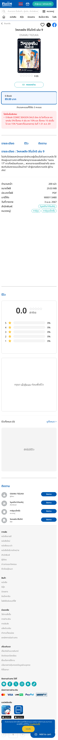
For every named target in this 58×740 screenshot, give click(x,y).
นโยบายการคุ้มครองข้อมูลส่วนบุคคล (15, 665)
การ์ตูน (36, 210)
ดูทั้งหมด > (52, 421)
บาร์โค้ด (5, 197)
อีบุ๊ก (22, 17)
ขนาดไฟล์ (6, 188)
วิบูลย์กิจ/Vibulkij (47, 206)
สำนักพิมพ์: (7, 206)
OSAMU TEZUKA (29, 35)
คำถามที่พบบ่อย (7, 633)
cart (27, 4)
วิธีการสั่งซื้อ (6, 614)
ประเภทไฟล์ (7, 193)
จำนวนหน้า (6, 184)
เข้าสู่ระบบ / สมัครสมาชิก (43, 4)
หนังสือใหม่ (5, 541)
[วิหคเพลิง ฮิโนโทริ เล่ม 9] (48, 25)
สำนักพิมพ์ (5, 554)
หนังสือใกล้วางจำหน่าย (10, 550)
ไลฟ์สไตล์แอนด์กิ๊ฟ (8, 600)
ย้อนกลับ (7, 23)
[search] (4, 11)
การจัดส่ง (5, 623)
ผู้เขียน (4, 559)
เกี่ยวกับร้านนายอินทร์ (9, 651)
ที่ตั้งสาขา (5, 669)
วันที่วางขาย (7, 202)
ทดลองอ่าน (31, 84)
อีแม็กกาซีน (44, 17)
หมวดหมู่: (6, 211)
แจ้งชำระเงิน (6, 628)
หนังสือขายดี (6, 536)
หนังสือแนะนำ (6, 545)
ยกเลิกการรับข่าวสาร (9, 637)
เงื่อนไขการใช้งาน (8, 660)
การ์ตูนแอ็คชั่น (49, 210)
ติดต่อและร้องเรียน (8, 655)
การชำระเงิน (6, 619)
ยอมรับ (28, 729)
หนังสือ (13, 17)
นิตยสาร (31, 17)
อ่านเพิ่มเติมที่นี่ (35, 724)
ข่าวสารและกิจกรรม (9, 564)
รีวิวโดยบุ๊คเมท (7, 568)
